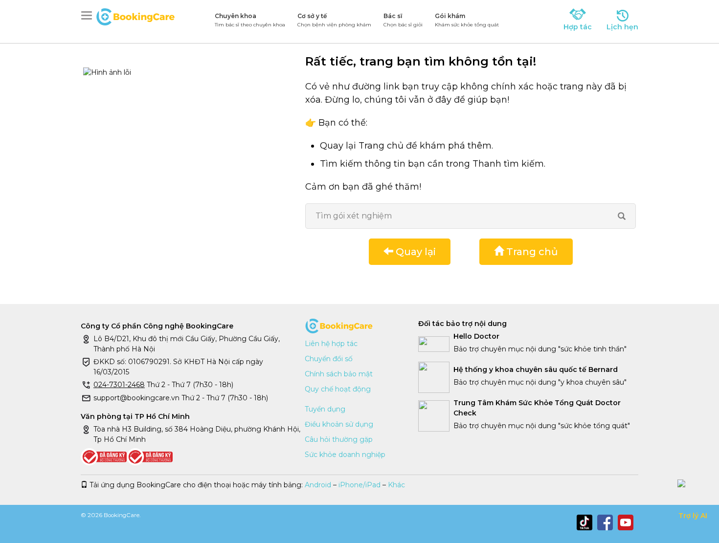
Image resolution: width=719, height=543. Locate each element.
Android (318, 484)
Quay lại (414, 252)
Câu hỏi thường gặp (339, 439)
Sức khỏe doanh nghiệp (345, 454)
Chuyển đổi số (329, 358)
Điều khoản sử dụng (339, 424)
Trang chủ (531, 252)
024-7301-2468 (119, 384)
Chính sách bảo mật (339, 373)
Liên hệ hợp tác (331, 343)
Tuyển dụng (325, 409)
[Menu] (88, 15)
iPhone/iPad (359, 484)
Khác (396, 484)
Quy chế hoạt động (338, 389)
